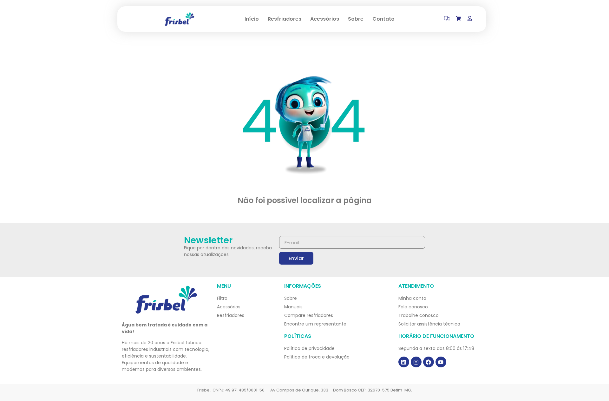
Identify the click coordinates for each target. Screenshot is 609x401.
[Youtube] (440, 362)
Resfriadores (284, 19)
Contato (383, 19)
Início (252, 19)
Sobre (355, 19)
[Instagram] (416, 362)
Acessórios (324, 19)
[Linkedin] (403, 362)
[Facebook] (428, 362)
